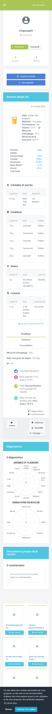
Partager (36, 433)
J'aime (12, 425)
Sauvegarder (27, 82)
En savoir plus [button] (10, 703)
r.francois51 (26, 30)
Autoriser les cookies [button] (26, 709)
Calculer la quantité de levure (32, 324)
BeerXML (38, 428)
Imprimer (38, 422)
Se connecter (39, 5)
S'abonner (19, 47)
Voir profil (35, 47)
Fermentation (26, 345)
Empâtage (26, 334)
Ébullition (26, 340)
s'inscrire (30, 574)
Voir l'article (15, 633)
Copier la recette (27, 76)
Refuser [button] (8, 709)
